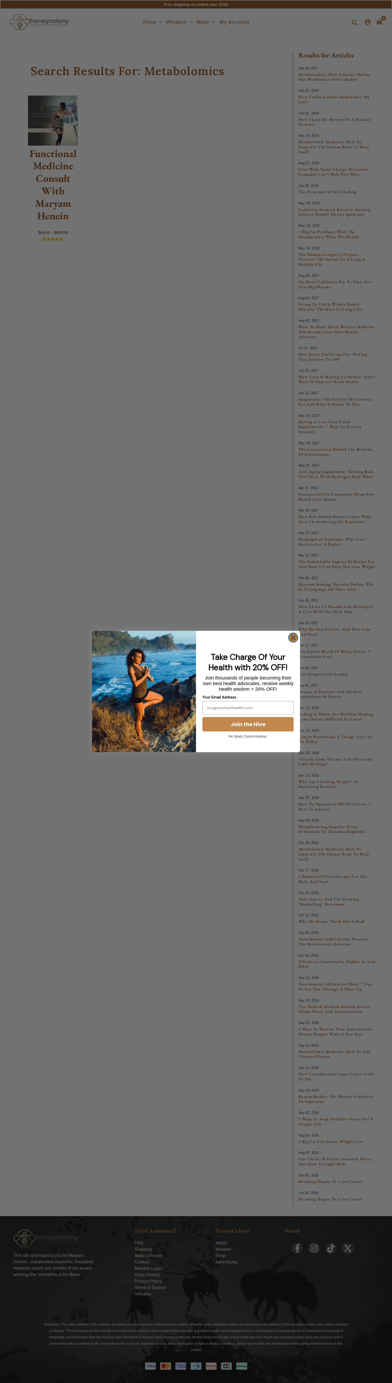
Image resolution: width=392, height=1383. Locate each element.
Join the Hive (248, 724)
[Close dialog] (293, 637)
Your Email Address (219, 697)
